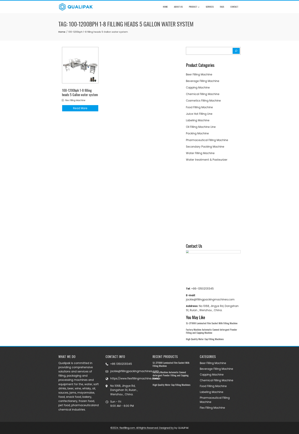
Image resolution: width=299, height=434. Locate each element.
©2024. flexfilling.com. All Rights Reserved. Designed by (142, 427)
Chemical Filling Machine (202, 94)
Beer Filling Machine (199, 74)
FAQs (222, 6)
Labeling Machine (197, 120)
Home (165, 6)
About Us (178, 6)
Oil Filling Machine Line (201, 127)
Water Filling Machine (200, 153)
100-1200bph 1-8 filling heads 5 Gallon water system (80, 92)
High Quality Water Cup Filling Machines (205, 339)
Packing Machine (197, 133)
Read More (80, 108)
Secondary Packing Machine (205, 147)
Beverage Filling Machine (202, 81)
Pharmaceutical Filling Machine (207, 140)
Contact (234, 6)
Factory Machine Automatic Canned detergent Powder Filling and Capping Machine (211, 331)
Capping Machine (198, 87)
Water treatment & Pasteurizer (206, 160)
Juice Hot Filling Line (199, 114)
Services (210, 6)
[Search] (236, 51)
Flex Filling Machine (75, 100)
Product (193, 6)
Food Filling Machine (199, 107)
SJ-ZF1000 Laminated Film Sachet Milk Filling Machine (211, 323)
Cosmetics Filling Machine (203, 100)
